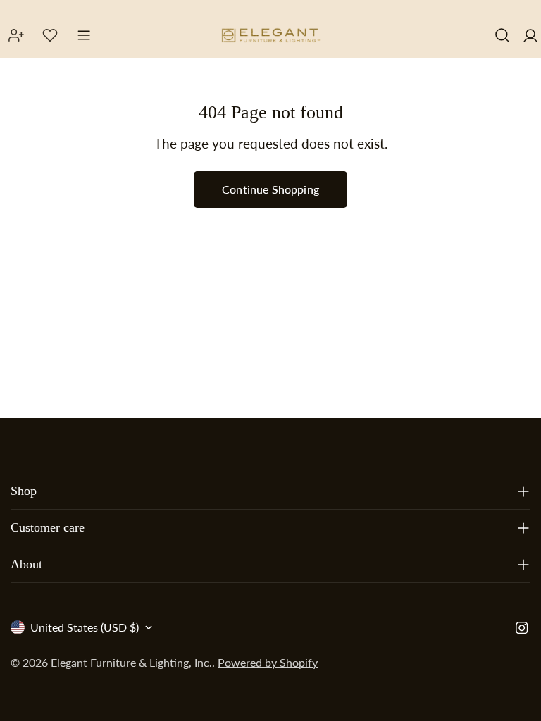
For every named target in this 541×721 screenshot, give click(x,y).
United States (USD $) (84, 627)
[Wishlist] (50, 35)
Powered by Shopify (268, 662)
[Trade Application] (16, 35)
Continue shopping (270, 189)
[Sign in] (530, 35)
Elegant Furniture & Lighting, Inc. (131, 662)
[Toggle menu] (84, 35)
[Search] (502, 35)
